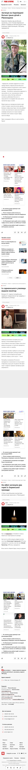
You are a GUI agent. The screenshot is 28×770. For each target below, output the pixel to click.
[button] (2, 1)
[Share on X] (10, 767)
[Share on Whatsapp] (14, 767)
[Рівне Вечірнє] (10, 1)
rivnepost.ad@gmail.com (18, 699)
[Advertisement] (14, 137)
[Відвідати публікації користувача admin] (3, 36)
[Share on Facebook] (7, 767)
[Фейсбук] (18, 753)
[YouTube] (22, 753)
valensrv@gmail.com (6, 691)
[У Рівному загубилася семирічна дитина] (23, 271)
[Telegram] (26, 753)
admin (6, 35)
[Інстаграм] (24, 753)
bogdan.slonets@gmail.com (7, 694)
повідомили (8, 533)
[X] (20, 753)
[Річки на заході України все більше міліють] (23, 243)
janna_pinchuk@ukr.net (6, 697)
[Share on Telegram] (17, 767)
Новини (4, 10)
